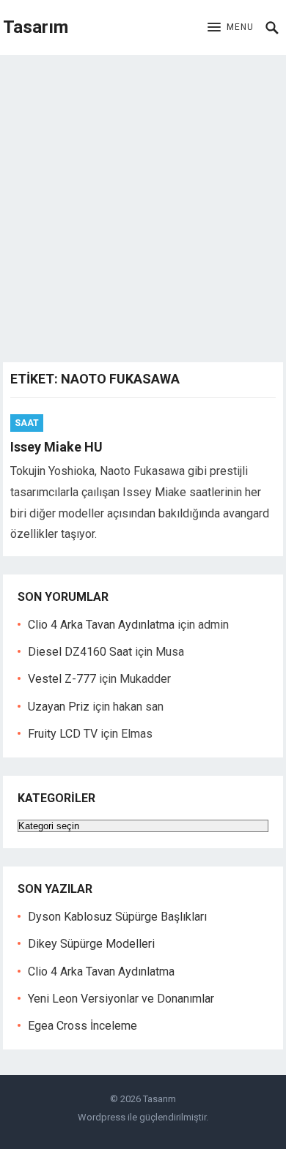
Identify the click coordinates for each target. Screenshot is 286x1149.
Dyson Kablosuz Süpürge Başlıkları (117, 917)
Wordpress (101, 1117)
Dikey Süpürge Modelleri (91, 944)
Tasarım (35, 27)
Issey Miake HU (56, 446)
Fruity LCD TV (63, 734)
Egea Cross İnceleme (82, 1026)
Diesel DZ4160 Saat (80, 652)
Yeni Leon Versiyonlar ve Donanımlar (121, 999)
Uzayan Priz (58, 707)
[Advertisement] (143, 205)
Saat (27, 423)
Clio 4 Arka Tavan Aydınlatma (101, 625)
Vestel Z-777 (62, 679)
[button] (231, 27)
